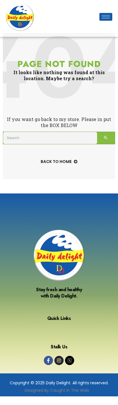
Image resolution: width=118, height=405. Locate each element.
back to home (56, 161)
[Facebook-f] (48, 360)
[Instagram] (59, 360)
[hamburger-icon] (105, 17)
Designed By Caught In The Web (57, 390)
